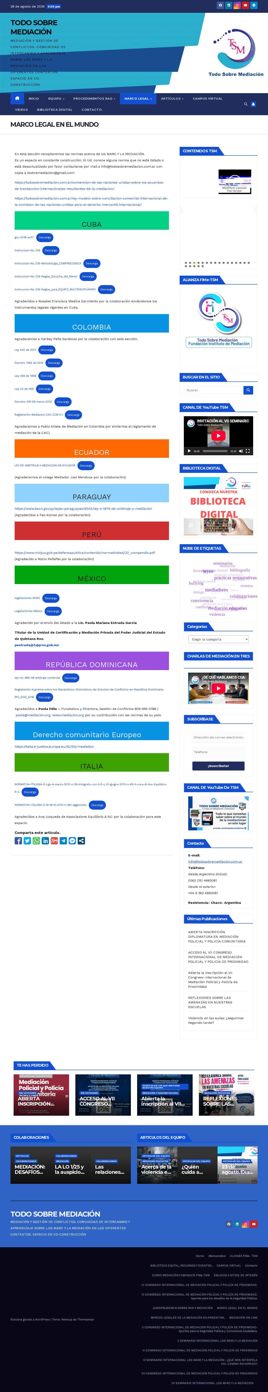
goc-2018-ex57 (24, 237)
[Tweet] (27, 840)
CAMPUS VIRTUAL (229, 1265)
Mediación (22, 1161)
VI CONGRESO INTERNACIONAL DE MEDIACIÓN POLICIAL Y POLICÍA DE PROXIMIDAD (200, 1350)
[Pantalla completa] (248, 451)
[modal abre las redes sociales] (81, 840)
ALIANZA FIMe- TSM (244, 172)
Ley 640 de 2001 (25, 349)
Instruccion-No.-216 (27, 250)
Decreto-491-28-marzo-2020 (33, 401)
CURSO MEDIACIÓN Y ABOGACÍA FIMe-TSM (181, 1275)
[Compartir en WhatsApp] (36, 840)
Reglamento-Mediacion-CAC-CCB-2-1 (39, 414)
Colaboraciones (26, 1156)
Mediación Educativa (217, 1093)
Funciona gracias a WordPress (30, 1319)
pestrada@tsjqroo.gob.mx (37, 645)
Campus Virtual (208, 98)
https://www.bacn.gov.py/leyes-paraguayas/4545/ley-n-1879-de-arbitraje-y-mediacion (83, 509)
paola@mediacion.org (33, 715)
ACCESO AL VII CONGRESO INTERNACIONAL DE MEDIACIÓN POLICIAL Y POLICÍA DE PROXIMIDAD (218, 957)
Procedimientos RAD (93, 98)
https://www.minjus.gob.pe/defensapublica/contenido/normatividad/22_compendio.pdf (85, 553)
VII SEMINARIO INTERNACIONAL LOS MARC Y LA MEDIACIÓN (212, 1383)
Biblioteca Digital (54, 110)
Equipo (55, 98)
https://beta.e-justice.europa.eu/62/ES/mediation (54, 747)
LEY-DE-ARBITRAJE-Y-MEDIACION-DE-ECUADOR (45, 465)
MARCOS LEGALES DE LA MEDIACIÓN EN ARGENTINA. (188, 1317)
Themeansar (85, 1319)
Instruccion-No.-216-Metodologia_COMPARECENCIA (48, 263)
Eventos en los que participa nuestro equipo (161, 1086)
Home (200, 1256)
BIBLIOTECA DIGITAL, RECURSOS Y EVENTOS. (181, 1265)
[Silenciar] (241, 451)
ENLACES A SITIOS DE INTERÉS (236, 1275)
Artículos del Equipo (156, 1161)
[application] (218, 435)
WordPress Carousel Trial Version (191, 189)
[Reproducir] (189, 451)
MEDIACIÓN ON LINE (243, 1317)
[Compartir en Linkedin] (45, 840)
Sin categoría (27, 1093)
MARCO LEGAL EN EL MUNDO (237, 1308)
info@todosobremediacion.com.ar (215, 862)
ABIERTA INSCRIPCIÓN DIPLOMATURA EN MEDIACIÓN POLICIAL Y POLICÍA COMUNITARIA (217, 936)
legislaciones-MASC (27, 598)
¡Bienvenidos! (217, 1256)
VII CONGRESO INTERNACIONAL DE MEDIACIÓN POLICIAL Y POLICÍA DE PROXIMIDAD (200, 1373)
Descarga (45, 237)
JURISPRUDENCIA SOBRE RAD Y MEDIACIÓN (183, 1308)
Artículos (171, 98)
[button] (245, 104)
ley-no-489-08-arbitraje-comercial (37, 678)
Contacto (92, 110)
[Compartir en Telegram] (63, 840)
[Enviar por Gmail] (54, 840)
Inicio (34, 98)
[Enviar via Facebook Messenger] (72, 840)
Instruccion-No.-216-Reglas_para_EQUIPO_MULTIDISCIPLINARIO (55, 289)
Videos (21, 110)
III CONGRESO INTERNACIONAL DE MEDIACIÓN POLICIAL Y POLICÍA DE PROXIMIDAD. (200, 1284)
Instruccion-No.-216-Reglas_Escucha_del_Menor (46, 276)
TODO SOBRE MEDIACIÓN (55, 1214)
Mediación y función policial (160, 1093)
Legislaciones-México (29, 611)
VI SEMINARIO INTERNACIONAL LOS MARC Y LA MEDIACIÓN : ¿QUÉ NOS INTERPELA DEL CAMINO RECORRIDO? (200, 1361)
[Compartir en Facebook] (18, 840)
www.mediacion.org (68, 715)
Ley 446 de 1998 (25, 375)
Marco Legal (137, 98)
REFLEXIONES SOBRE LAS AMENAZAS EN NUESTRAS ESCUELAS (210, 1002)
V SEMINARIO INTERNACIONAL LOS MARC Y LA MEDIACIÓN (217, 1340)
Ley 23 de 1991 (24, 388)
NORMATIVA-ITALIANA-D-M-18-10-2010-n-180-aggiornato (51, 805)
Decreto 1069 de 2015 (29, 362)
